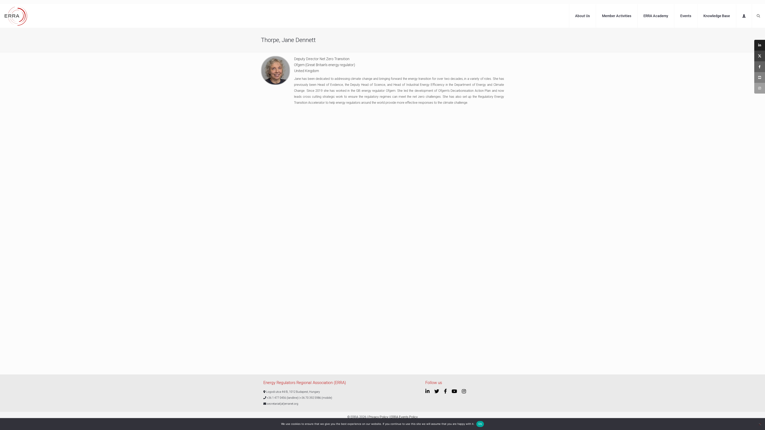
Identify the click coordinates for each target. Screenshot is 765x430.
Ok (480, 423)
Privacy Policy (378, 417)
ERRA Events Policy (404, 417)
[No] (760, 424)
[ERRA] (16, 16)
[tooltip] (759, 45)
